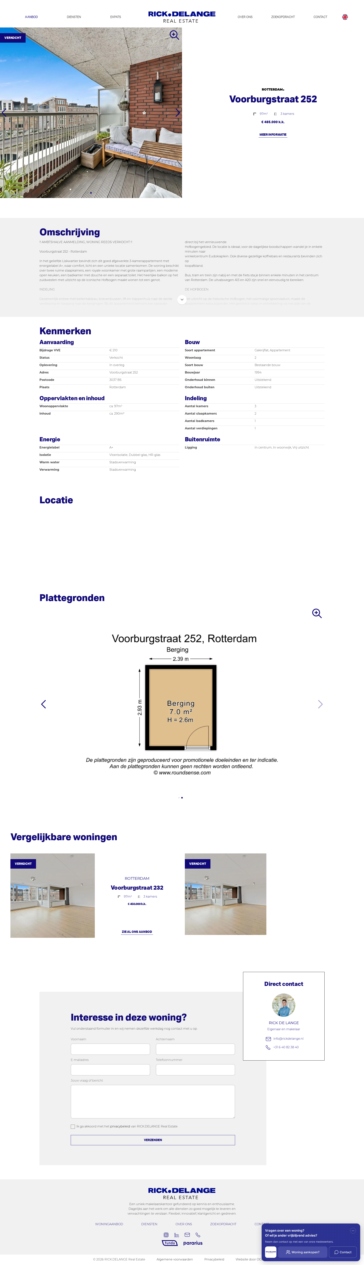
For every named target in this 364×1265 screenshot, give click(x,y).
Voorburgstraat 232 (137, 888)
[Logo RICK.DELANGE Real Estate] (182, 17)
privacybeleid (120, 1126)
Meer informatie (273, 134)
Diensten (74, 17)
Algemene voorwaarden (175, 1259)
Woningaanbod (109, 1224)
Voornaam (78, 1039)
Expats (115, 17)
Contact (320, 17)
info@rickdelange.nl (288, 1038)
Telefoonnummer (169, 1060)
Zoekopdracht (283, 17)
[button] (87, 192)
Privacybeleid (214, 1259)
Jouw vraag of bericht (87, 1080)
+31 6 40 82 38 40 (286, 1047)
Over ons (245, 17)
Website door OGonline (253, 1259)
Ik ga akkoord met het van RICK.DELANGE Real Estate (127, 1126)
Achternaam (165, 1039)
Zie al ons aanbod (137, 931)
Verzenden (153, 1140)
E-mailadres (80, 1060)
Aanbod (31, 17)
